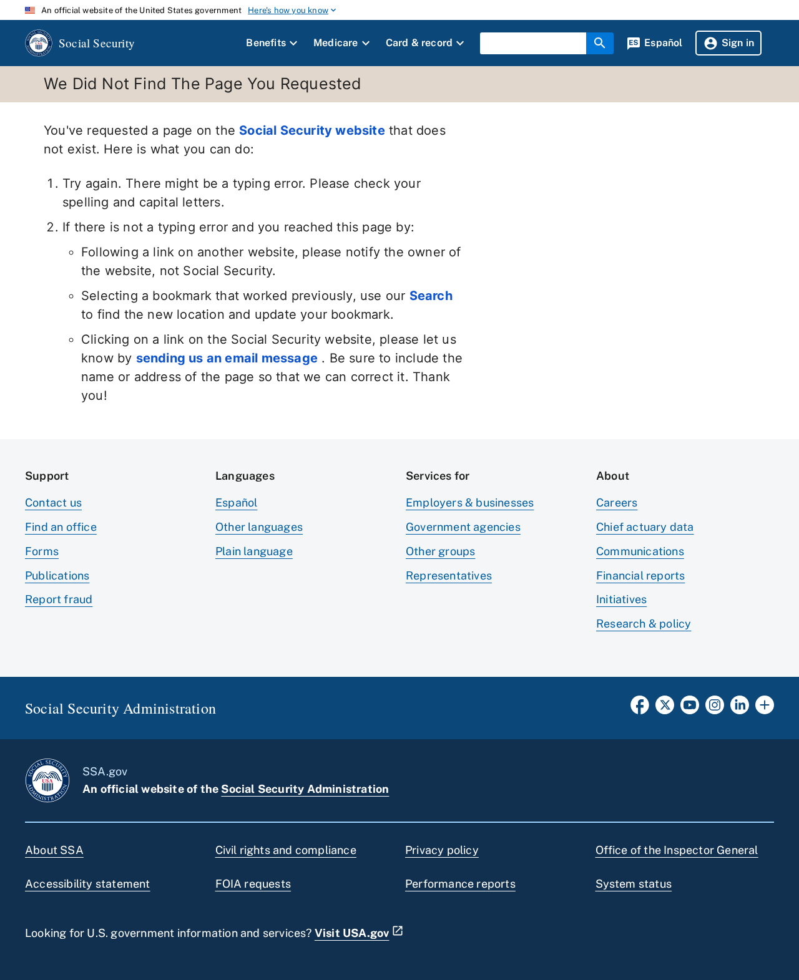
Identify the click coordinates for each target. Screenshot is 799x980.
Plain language (254, 551)
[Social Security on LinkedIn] (739, 709)
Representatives (449, 575)
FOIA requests (253, 883)
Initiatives (621, 599)
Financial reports (640, 575)
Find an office (61, 526)
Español (236, 502)
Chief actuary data (645, 526)
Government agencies (463, 526)
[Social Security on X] (664, 709)
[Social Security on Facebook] (639, 709)
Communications (640, 551)
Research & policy (643, 623)
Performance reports (460, 883)
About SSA (54, 849)
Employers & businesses (470, 502)
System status (634, 883)
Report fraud (58, 599)
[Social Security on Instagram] (714, 709)
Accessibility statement (87, 883)
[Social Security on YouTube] (689, 709)
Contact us (53, 502)
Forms (42, 551)
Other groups (440, 551)
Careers (616, 502)
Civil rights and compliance (285, 849)
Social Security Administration (305, 788)
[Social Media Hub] (764, 709)
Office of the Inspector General (677, 849)
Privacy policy (442, 849)
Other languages (259, 526)
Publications (57, 575)
